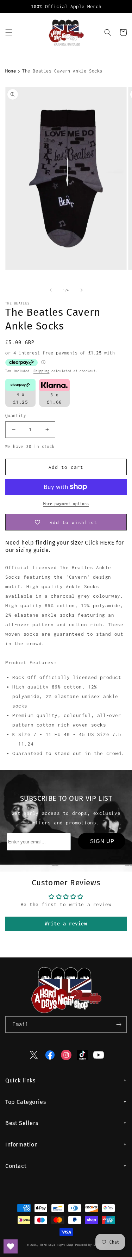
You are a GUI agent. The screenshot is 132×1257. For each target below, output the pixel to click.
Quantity (15, 415)
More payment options (66, 504)
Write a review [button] (66, 923)
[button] (9, 32)
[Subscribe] (118, 1024)
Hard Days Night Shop (56, 1244)
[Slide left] (50, 290)
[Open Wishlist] (11, 1246)
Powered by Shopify (90, 1244)
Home (10, 71)
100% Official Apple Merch (66, 6)
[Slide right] (81, 290)
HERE (107, 542)
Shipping (41, 371)
